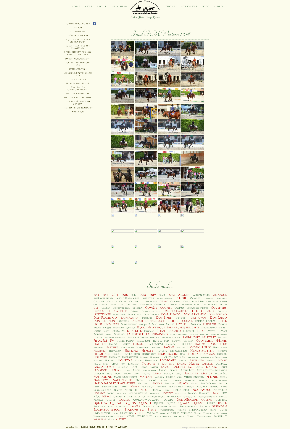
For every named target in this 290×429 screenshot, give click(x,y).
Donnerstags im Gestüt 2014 (78, 64)
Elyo (161, 324)
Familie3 (194, 334)
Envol (97, 327)
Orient (117, 396)
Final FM (100, 341)
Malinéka (221, 373)
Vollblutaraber (163, 416)
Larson (154, 367)
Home (76, 6)
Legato (211, 367)
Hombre (144, 357)
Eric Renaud (209, 327)
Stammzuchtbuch (107, 410)
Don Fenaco (170, 314)
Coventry (219, 308)
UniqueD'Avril (102, 413)
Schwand (162, 406)
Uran (115, 413)
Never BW (161, 387)
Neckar (156, 383)
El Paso (152, 324)
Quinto (145, 403)
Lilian (127, 370)
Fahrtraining (157, 334)
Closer (106, 307)
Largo (144, 367)
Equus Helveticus (151, 327)
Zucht (170, 6)
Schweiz (173, 406)
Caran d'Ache (100, 304)
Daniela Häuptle (175, 311)
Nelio (194, 383)
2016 (125, 295)
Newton (189, 387)
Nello (223, 383)
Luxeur (168, 373)
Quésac (198, 403)
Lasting (179, 367)
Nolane (99, 393)
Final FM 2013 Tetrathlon (77, 97)
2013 (96, 295)
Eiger (97, 324)
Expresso (119, 334)
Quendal (221, 399)
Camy (164, 301)
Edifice (199, 321)
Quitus (171, 403)
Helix (206, 347)
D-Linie (134, 311)
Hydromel (168, 360)
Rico (110, 406)
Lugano (146, 374)
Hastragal (143, 347)
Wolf (111, 419)
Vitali (130, 416)
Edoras (210, 321)
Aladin (184, 295)
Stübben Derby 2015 (78, 35)
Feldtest (209, 337)
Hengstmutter (201, 351)
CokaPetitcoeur (121, 308)
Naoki (152, 380)
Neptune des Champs (114, 386)
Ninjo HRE (131, 390)
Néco (96, 396)
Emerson (195, 324)
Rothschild (121, 406)
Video (218, 6)
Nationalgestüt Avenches (114, 383)
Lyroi (179, 373)
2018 (143, 295)
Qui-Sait (116, 403)
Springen (219, 406)
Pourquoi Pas (190, 397)
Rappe (222, 403)
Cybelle (120, 311)
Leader (199, 367)
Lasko (165, 367)
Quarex (124, 400)
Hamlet (125, 344)
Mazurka (159, 377)
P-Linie (128, 396)
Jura (123, 364)
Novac (192, 393)
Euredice (188, 331)
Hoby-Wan (207, 354)
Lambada (221, 363)
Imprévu (183, 360)
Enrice (222, 324)
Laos (134, 367)
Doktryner (102, 314)
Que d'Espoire (187, 400)
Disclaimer (212, 428)
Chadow (172, 304)
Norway (167, 393)
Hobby (193, 354)
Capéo (223, 301)
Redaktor (99, 406)
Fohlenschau (125, 340)
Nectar (169, 383)
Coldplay (137, 308)
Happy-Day (171, 344)
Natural (143, 383)
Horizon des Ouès (173, 357)
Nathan (203, 380)
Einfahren (111, 324)
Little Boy (187, 370)
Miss (179, 377)
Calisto (112, 301)
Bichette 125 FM (164, 298)
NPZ (224, 393)
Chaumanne (209, 304)
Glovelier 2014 (78, 79)
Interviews (188, 6)
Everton (212, 331)
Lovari (127, 374)
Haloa (113, 344)
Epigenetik (118, 328)
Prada (223, 396)
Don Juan (147, 318)
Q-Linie (110, 399)
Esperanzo (118, 331)
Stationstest (135, 410)
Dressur (137, 321)
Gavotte (176, 341)
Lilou (136, 370)
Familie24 (154, 337)
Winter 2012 (78, 112)
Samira (135, 406)
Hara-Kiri (186, 344)
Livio (109, 374)
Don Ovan (198, 318)
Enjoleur (210, 324)
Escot (106, 331)
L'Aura (181, 364)
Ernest (222, 327)
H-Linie (221, 341)
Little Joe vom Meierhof (212, 370)
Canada (175, 301)
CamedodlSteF (149, 301)
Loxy (137, 373)
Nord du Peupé (138, 393)
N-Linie (212, 377)
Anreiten (148, 298)
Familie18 (97, 337)
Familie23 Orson (138, 337)
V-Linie (139, 413)
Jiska (105, 364)
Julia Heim (119, 6)
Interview (197, 360)
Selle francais (188, 406)
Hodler (222, 354)
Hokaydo (100, 357)
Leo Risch (100, 370)
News (88, 6)
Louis (118, 373)
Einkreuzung (129, 324)
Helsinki (99, 351)
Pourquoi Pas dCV (207, 397)
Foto (205, 6)
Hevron (117, 354)
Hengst (147, 351)
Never (134, 386)
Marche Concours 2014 (77, 59)
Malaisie (191, 373)
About (102, 6)
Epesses (107, 327)
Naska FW (190, 380)
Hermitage (101, 354)
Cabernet (209, 298)
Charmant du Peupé (189, 304)
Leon (224, 367)
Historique (149, 354)
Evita (108, 334)
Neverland (176, 386)
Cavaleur (160, 304)
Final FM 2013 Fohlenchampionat (78, 88)
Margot (146, 377)
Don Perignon (104, 321)
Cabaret (195, 298)
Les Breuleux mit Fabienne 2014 (78, 74)
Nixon (167, 390)
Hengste (161, 350)
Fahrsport (135, 334)
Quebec (168, 399)
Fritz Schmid (161, 340)
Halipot (99, 344)
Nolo (110, 393)
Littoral (98, 373)
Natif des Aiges (219, 380)
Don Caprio (151, 314)
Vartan (197, 413)
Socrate (205, 406)
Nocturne (220, 390)
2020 (162, 295)
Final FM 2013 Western (78, 93)
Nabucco (100, 380)
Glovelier (204, 341)
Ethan (161, 331)
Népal (106, 396)
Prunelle (98, 400)
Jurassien (133, 363)
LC (190, 367)
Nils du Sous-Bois (102, 390)
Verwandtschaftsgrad (215, 413)
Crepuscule (101, 311)
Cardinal (132, 304)
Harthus (112, 347)
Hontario (155, 357)
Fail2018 (78, 27)
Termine (181, 410)
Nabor (223, 377)
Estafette (134, 331)
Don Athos (134, 314)
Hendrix (131, 351)
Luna (157, 373)
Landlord (123, 367)
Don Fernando (194, 314)
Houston (125, 360)
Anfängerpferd (103, 298)
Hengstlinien (178, 350)
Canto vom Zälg (193, 301)
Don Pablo (218, 318)
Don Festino (218, 314)
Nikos (224, 387)
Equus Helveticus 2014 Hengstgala (78, 47)
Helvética (115, 350)
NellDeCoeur (208, 383)
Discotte (222, 311)
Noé (216, 393)
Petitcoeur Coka (156, 397)
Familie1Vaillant (178, 334)
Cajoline (98, 301)
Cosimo (179, 307)
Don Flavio (129, 318)
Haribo (200, 344)
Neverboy (148, 386)
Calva (122, 301)
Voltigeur (179, 416)
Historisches (168, 354)
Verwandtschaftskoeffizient (108, 416)
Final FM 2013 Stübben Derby (78, 108)
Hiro (137, 354)
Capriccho (212, 301)
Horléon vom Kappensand (213, 357)
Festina (222, 337)
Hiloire (127, 354)
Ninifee (118, 390)
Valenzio (186, 413)
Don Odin (181, 318)
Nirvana (155, 390)
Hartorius (127, 347)
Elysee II (182, 324)
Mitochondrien (194, 377)
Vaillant (152, 413)
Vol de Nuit (144, 416)
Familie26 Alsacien (171, 337)
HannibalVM (155, 344)
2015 (115, 295)
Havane (168, 347)
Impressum (222, 428)
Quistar (159, 403)
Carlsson (146, 304)
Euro (201, 331)
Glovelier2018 (77, 31)
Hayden (193, 347)
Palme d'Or (139, 397)
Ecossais (186, 321)
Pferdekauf (174, 396)
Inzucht (211, 360)
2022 (171, 295)
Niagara (202, 386)
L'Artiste (168, 364)
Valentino (173, 413)
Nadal (140, 380)
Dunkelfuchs (155, 321)
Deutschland (203, 311)
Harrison (98, 347)
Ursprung (126, 413)
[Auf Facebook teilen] (94, 23)
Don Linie (164, 318)
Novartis (204, 393)
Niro (143, 390)
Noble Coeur (181, 390)
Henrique (222, 351)
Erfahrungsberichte (183, 327)
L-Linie (194, 364)
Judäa (114, 363)
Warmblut (220, 416)
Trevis (213, 410)
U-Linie (223, 410)
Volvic (190, 416)
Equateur (130, 328)
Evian (223, 331)
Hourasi (110, 360)
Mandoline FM (71, 427)
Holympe (114, 357)
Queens (206, 400)
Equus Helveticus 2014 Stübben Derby (78, 40)
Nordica (154, 393)
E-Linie (173, 321)
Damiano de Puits (151, 311)
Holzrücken (130, 357)
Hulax (139, 360)
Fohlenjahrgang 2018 (78, 24)
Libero (116, 370)
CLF (96, 308)
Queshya (100, 403)
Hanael (138, 344)
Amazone (220, 295)
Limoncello (149, 370)
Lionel (174, 370)
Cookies (166, 308)
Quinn (131, 403)
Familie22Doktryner (115, 337)
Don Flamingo (105, 318)
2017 (133, 295)
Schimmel (149, 406)
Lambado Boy (103, 367)
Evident (98, 334)
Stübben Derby (167, 410)
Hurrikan (151, 360)
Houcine (97, 360)
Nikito (214, 386)
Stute (152, 410)
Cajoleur (222, 298)
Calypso (134, 301)
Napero (164, 380)
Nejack (182, 383)
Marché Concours (125, 377)
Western (99, 419)
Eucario (175, 331)
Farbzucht (191, 337)
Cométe (151, 308)
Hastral (156, 347)
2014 (105, 295)
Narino (177, 380)
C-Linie (181, 298)
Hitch (183, 354)
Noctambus (202, 390)
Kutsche (148, 364)
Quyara (183, 403)
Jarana (96, 364)
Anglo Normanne (127, 298)
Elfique (143, 324)
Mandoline (102, 377)
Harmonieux (217, 344)
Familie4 (204, 334)
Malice (206, 373)
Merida (170, 377)
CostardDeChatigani (197, 308)
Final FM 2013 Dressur (77, 83)
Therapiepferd (198, 409)
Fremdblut (143, 340)
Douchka (123, 321)
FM (112, 341)
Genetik (188, 340)
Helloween (220, 347)
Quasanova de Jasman (146, 399)
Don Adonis (119, 314)
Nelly (96, 387)
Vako (162, 413)
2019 (153, 295)
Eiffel (222, 321)
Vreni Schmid (204, 416)
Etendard (149, 331)
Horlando (192, 357)
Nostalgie (180, 393)
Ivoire (222, 360)
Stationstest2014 (78, 69)
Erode (97, 331)
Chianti (223, 304)
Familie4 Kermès (219, 334)
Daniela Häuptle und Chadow (78, 102)
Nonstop (121, 393)
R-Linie (210, 403)
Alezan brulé (201, 295)
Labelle (207, 364)
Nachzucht (122, 380)
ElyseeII (170, 324)
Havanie (181, 347)
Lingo (162, 370)
